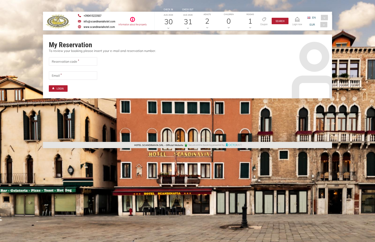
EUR (312, 24)
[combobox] (319, 17)
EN (314, 17)
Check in (168, 9)
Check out (187, 9)
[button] (280, 21)
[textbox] (73, 61)
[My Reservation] (297, 17)
